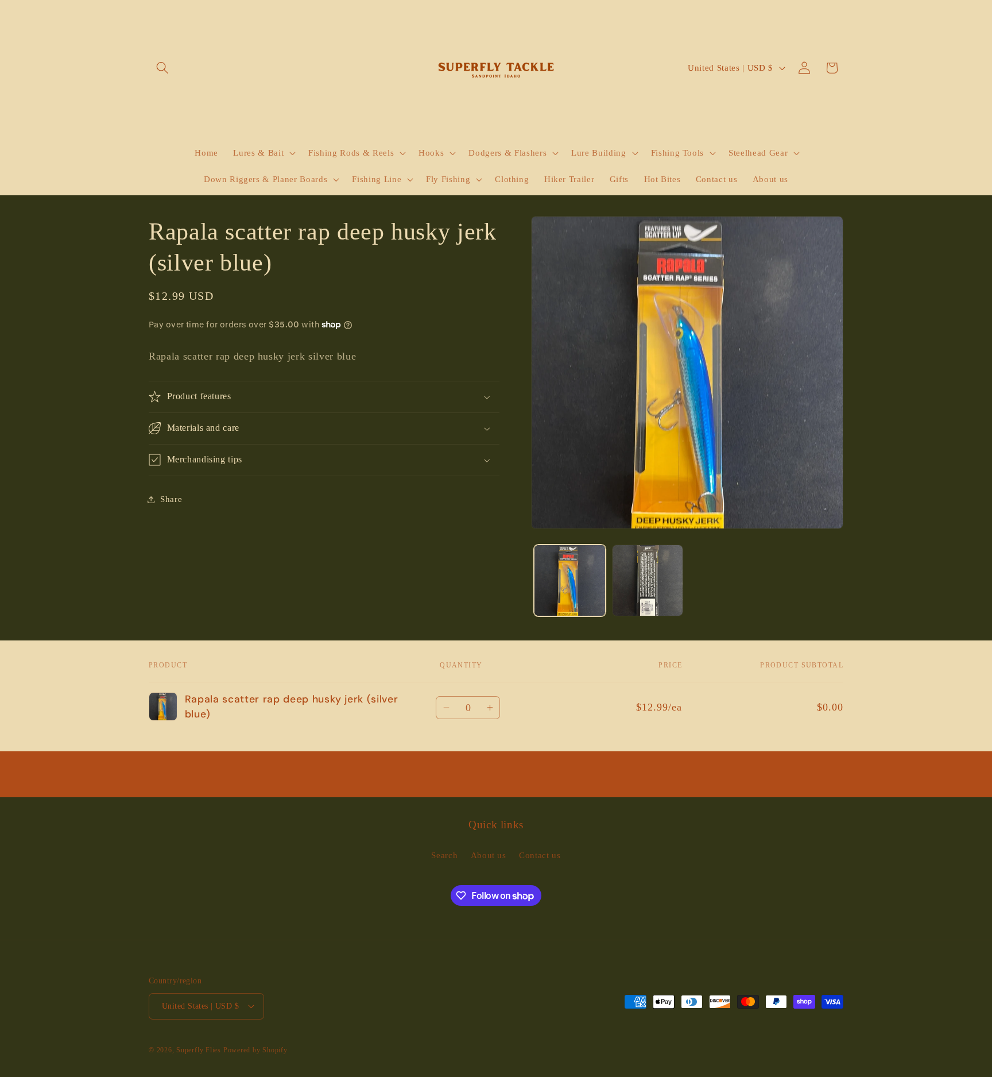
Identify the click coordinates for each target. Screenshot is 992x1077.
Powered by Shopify (255, 1050)
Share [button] (171, 499)
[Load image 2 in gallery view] (648, 580)
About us (488, 855)
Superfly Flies (198, 1050)
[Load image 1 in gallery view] (570, 580)
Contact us (540, 855)
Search (444, 855)
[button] (162, 68)
